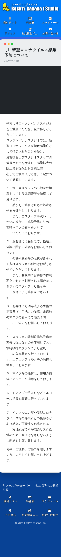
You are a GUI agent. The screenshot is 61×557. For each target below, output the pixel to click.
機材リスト (10, 22)
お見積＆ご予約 (31, 33)
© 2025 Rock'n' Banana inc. (30, 523)
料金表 (30, 22)
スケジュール (50, 22)
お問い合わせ (50, 33)
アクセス (10, 33)
